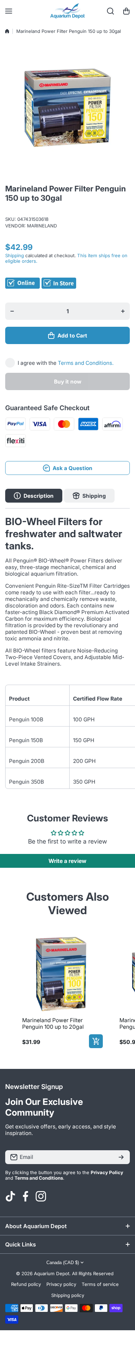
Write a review (67, 860)
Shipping (14, 255)
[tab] (89, 496)
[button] (126, 11)
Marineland (42, 225)
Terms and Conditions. (86, 363)
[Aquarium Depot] (67, 11)
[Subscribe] (121, 1157)
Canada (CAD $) (62, 1262)
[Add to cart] (96, 1041)
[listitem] (61, 990)
